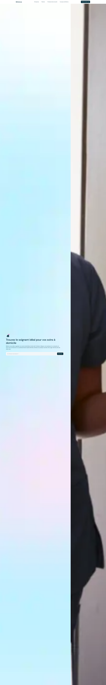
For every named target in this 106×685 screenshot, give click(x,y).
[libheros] (19, 2)
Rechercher (60, 353)
